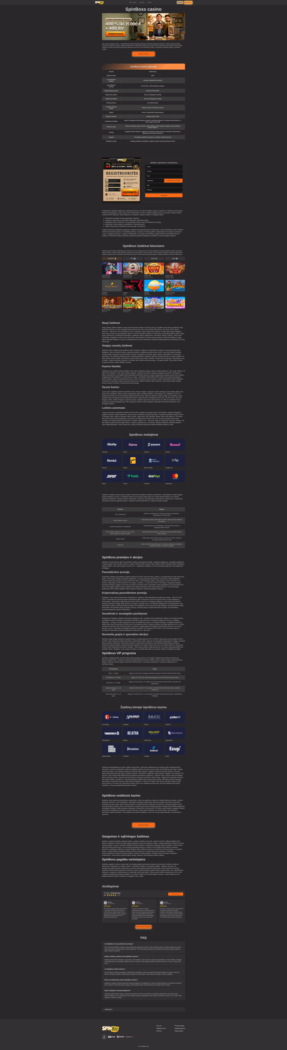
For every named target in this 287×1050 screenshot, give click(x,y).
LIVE (131, 258)
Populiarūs (111, 258)
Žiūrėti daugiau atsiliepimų (143, 926)
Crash (153, 258)
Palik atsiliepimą (175, 894)
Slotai (173, 258)
